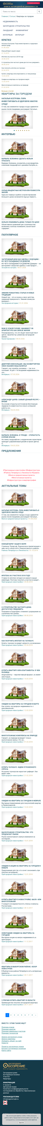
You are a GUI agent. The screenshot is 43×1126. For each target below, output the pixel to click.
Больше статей (7, 91)
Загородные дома (10, 1073)
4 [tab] (20, 130)
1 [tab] (14, 130)
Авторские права (9, 1087)
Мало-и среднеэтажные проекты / (15, 519)
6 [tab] (25, 130)
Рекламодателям (11, 1097)
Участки (6, 1077)
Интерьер (19, 35)
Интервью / (6, 374)
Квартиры (7, 1079)
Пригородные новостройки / (13, 582)
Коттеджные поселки (11, 1075)
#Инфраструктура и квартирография (21, 480)
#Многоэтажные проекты (21, 478)
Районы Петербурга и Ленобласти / (15, 550)
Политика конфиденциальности (15, 1089)
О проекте (7, 1085)
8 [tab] (29, 130)
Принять (21, 1122)
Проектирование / (9, 339)
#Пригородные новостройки (14, 470)
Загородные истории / (10, 303)
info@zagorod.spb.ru (11, 1099)
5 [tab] (23, 130)
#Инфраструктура (33, 470)
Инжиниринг (22, 30)
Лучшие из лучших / (9, 268)
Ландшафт (8, 30)
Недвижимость (10, 21)
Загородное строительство (16, 26)
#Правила (35, 473)
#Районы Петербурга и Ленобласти (17, 473)
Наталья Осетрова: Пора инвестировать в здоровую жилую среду (20, 101)
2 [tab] (16, 130)
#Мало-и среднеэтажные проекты (21, 475)
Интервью (8, 35)
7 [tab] (27, 130)
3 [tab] (18, 130)
